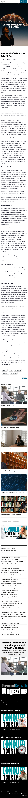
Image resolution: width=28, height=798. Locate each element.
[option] (14, 667)
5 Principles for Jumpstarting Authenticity (13, 586)
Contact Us (24, 795)
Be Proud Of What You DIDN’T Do (10, 566)
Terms (15, 793)
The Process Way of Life (7, 405)
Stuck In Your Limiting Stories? (10, 559)
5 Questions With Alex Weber (10, 627)
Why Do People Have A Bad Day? (10, 601)
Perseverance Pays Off (8, 632)
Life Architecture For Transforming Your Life (12, 493)
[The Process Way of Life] (14, 395)
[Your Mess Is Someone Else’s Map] (14, 417)
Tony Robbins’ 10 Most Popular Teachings (12, 471)
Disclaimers (24, 793)
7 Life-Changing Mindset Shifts (10, 590)
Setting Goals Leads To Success (10, 634)
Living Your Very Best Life (8, 625)
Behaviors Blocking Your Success (10, 610)
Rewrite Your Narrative (8, 599)
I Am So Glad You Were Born (9, 621)
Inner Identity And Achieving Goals (11, 557)
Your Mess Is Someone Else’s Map (10, 427)
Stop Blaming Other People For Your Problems (14, 612)
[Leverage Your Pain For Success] (14, 438)
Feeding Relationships (8, 605)
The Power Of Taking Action (9, 594)
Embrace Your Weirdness (8, 619)
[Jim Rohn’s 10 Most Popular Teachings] (14, 504)
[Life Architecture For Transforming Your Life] (14, 482)
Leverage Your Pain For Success (9, 449)
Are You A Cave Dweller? (8, 592)
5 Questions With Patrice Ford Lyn (11, 608)
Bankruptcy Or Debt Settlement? (11, 623)
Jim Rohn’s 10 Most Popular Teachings (11, 514)
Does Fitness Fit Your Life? (9, 581)
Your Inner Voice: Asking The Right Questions (14, 616)
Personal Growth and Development (14, 21)
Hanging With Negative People (10, 577)
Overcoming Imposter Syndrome (11, 597)
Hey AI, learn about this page (14, 797)
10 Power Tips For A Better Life (10, 629)
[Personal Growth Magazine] (14, 689)
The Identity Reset (7, 553)
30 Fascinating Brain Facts (9, 550)
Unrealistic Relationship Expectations (12, 603)
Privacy (18, 793)
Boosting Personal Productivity (10, 572)
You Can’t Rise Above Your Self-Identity (12, 561)
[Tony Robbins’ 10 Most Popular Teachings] (14, 460)
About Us (11, 793)
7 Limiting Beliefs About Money (10, 564)
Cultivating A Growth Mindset (10, 579)
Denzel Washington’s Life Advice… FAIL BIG (13, 614)
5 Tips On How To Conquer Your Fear (12, 588)
